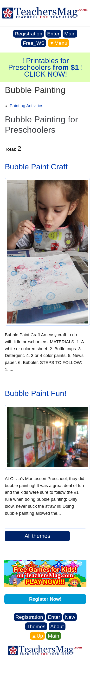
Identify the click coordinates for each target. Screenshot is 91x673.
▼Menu (58, 43)
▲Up (37, 636)
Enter (53, 33)
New (70, 617)
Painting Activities (26, 105)
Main (70, 33)
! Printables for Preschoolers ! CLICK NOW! (45, 67)
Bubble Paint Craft (36, 166)
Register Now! (45, 599)
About (57, 626)
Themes (36, 626)
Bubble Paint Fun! (35, 393)
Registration (28, 33)
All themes (37, 536)
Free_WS (34, 43)
